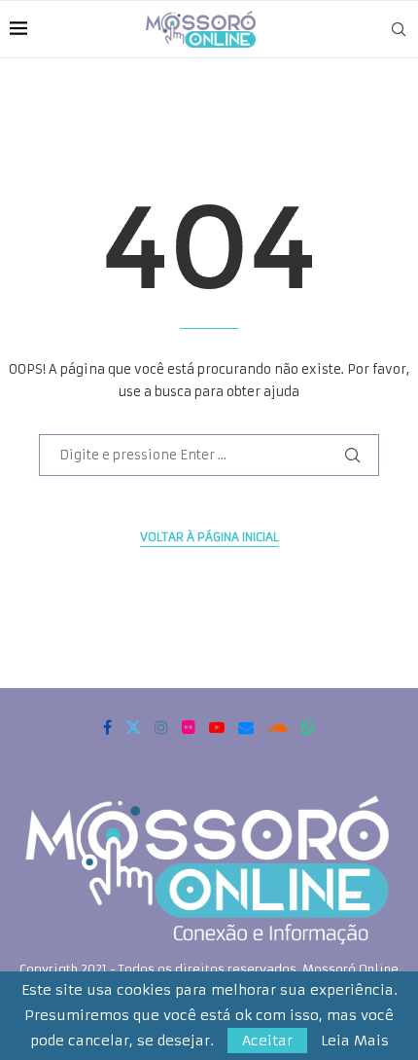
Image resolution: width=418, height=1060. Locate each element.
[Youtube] (217, 727)
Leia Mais (355, 1040)
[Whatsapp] (308, 727)
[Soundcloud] (277, 727)
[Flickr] (188, 727)
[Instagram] (161, 727)
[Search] (398, 29)
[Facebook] (107, 727)
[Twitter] (133, 727)
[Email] (246, 727)
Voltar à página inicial (209, 537)
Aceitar (267, 1040)
